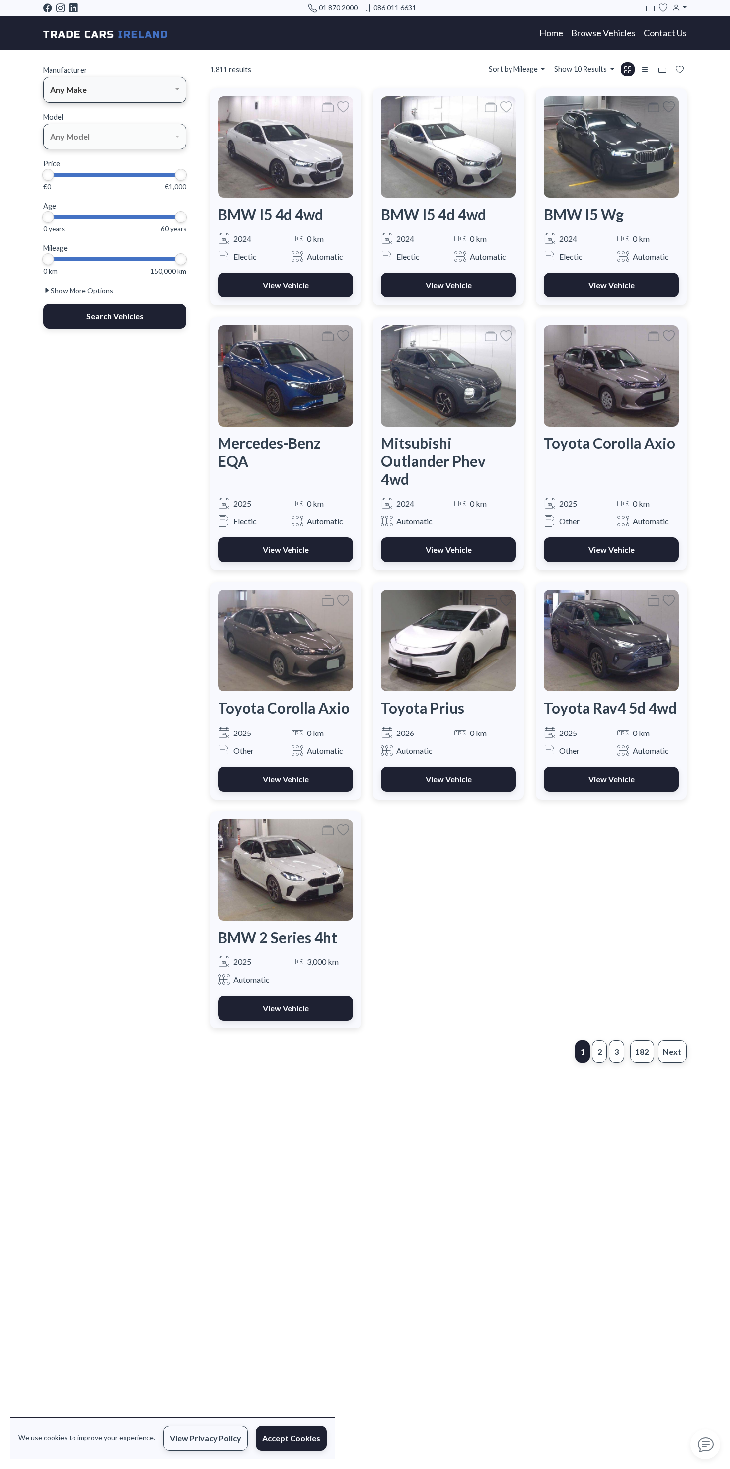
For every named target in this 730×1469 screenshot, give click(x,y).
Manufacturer (65, 70)
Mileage (55, 248)
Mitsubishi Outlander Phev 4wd (433, 461)
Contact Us (665, 32)
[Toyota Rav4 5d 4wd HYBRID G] (611, 639)
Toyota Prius (422, 708)
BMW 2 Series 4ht (277, 937)
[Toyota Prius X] (448, 639)
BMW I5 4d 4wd (270, 214)
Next (672, 1051)
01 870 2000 (338, 7)
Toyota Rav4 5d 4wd (610, 708)
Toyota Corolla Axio (609, 443)
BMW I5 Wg (584, 214)
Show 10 (580, 69)
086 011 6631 (394, 7)
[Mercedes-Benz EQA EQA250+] (285, 374)
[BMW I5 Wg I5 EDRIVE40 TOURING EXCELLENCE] (611, 145)
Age (49, 206)
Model (53, 117)
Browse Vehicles (603, 32)
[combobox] (115, 89)
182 (642, 1051)
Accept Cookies (291, 1438)
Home (551, 32)
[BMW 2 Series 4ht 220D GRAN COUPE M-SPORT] (285, 869)
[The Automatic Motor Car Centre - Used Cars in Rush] (105, 33)
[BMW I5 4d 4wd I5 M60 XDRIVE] (285, 145)
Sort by (513, 69)
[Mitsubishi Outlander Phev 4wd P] (448, 374)
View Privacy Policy (205, 1438)
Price (51, 163)
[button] (677, 7)
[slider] (48, 175)
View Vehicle (286, 285)
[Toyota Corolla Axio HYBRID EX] (611, 374)
